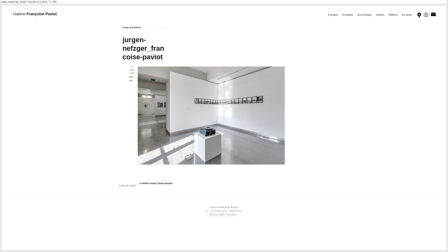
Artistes (380, 14)
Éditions (393, 14)
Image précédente (131, 27)
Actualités (347, 14)
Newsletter (232, 214)
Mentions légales (217, 214)
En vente (407, 14)
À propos (333, 14)
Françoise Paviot (35, 14)
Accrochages (364, 14)
